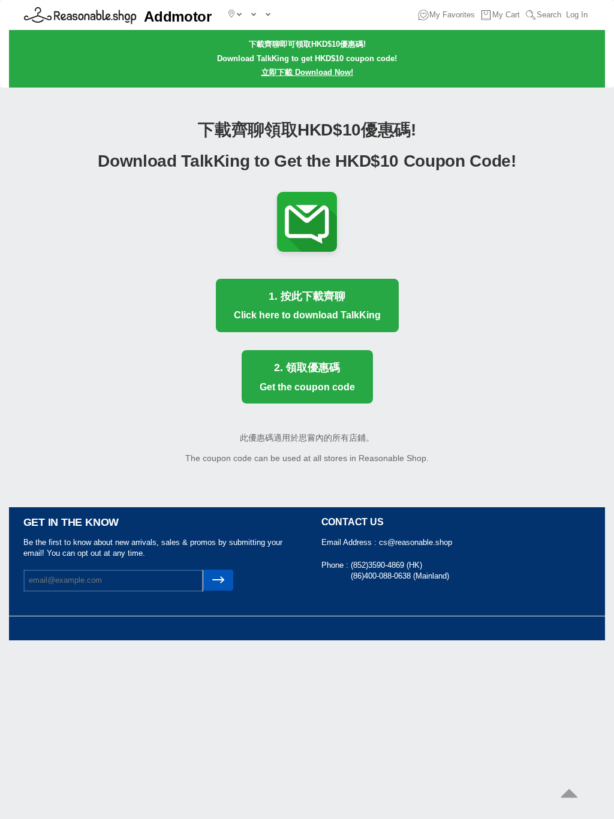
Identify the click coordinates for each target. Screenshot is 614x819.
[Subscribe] (218, 580)
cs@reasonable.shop (415, 542)
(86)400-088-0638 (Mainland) (400, 575)
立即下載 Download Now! (307, 72)
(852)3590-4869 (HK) (386, 565)
